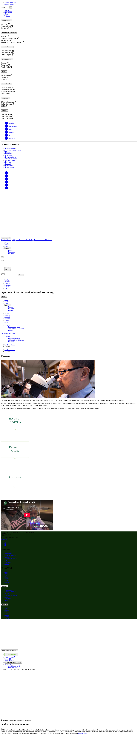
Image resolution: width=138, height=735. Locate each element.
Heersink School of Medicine (43, 240)
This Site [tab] (7, 268)
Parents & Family (6, 59)
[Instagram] (6, 179)
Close (3, 296)
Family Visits (5, 67)
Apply (6, 572)
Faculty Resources (7, 92)
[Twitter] (6, 175)
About (6, 560)
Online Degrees (6, 55)
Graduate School (6, 51)
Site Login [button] (8, 664)
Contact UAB (10, 657)
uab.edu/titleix (82, 733)
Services (3, 63)
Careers (7, 580)
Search (3, 273)
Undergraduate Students (8, 32)
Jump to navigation (10, 2)
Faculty (10, 250)
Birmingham (8, 562)
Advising (4, 36)
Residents (11, 253)
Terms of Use (9, 660)
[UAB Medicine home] (69, 236)
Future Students (6, 20)
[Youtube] (6, 182)
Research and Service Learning (11, 42)
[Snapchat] (6, 185)
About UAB (5, 604)
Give (6, 575)
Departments (8, 553)
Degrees (7, 573)
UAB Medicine (6, 114)
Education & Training (11, 559)
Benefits (3, 77)
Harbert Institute (6, 104)
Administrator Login (14, 666)
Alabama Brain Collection (16, 328)
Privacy (8, 659)
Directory (7, 248)
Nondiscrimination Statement (9, 650)
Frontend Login (13, 668)
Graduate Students (7, 47)
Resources (4, 65)
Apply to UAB (6, 26)
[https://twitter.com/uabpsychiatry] (5, 542)
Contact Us (4, 539)
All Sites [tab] (7, 269)
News (6, 243)
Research (7, 325)
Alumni (4, 71)
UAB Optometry (6, 118)
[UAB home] (69, 204)
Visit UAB (4, 24)
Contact (7, 246)
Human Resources (7, 90)
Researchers (5, 98)
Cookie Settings (11, 654)
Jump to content (9, 4)
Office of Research (7, 102)
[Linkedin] (6, 188)
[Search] (2, 257)
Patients (4, 110)
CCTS (3, 106)
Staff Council (5, 94)
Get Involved (5, 75)
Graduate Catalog (7, 53)
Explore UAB (5, 238)
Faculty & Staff (6, 83)
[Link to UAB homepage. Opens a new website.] (69, 648)
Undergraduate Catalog (9, 38)
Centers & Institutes (10, 555)
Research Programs (14, 327)
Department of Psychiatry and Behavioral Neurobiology (17, 240)
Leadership (11, 252)
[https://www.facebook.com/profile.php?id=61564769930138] (5, 545)
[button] (69, 333)
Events (3, 79)
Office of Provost (7, 88)
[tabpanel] (69, 274)
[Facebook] (6, 172)
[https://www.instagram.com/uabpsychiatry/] (5, 544)
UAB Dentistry (6, 116)
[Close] (10, 7)
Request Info (5, 28)
